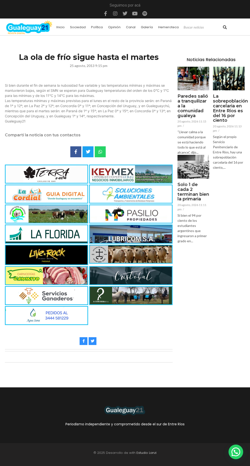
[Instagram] (115, 14)
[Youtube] (135, 14)
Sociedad (78, 27)
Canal (130, 27)
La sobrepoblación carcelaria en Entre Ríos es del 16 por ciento (230, 108)
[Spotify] (144, 14)
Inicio (60, 27)
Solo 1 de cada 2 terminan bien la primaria (193, 192)
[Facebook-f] (105, 14)
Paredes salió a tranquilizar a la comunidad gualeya (192, 106)
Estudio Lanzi (146, 452)
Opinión (114, 27)
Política (97, 27)
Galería (147, 27)
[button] (236, 452)
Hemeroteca (168, 27)
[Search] (225, 27)
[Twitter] (125, 14)
